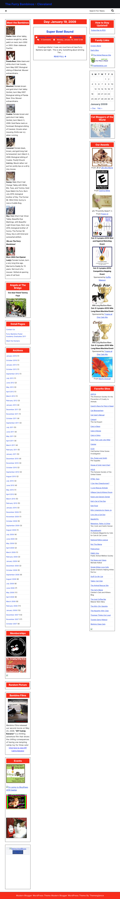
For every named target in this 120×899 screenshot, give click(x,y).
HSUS (93, 469)
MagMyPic (95, 519)
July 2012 (10, 378)
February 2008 (12, 606)
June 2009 (10, 539)
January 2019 (11, 356)
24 (112, 94)
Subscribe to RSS (98, 30)
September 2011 (12, 423)
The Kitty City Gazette (99, 606)
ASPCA (93, 394)
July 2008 (10, 584)
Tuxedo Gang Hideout (99, 620)
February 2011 (11, 450)
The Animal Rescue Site (100, 585)
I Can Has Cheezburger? (100, 483)
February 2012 (11, 401)
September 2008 (12, 575)
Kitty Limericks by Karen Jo (101, 510)
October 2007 (11, 624)
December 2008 (12, 566)
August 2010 (11, 476)
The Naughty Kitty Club (100, 611)
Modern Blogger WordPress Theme (33, 895)
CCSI (92, 449)
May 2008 (10, 592)
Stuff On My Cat (97, 576)
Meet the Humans (13, 341)
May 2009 (10, 543)
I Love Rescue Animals (99, 488)
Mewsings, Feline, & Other (100, 524)
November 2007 (12, 619)
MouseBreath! (96, 530)
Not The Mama (96, 544)
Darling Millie (104, 190)
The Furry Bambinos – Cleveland (28, 4)
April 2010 (10, 494)
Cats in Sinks (95, 435)
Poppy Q (104, 214)
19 (95, 94)
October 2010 (11, 467)
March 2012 (10, 396)
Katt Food (94, 506)
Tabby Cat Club (97, 581)
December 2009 (12, 512)
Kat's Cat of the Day (98, 501)
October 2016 (11, 360)
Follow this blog (18, 851)
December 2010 (12, 459)
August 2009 (11, 530)
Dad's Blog (95, 50)
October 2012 (11, 369)
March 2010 (10, 499)
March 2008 (11, 601)
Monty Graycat (105, 379)
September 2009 (12, 526)
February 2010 (11, 503)
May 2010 (10, 490)
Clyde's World (96, 46)
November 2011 (12, 414)
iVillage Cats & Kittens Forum (101, 492)
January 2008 (11, 610)
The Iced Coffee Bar (98, 599)
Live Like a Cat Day (98, 515)
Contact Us (10, 329)
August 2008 (11, 579)
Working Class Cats (98, 624)
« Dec (93, 108)
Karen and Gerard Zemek (100, 497)
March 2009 (11, 552)
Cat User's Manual (97, 415)
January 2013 (11, 365)
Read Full (60, 57)
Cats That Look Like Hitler (100, 440)
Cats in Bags (95, 426)
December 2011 (12, 409)
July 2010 (10, 481)
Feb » (100, 108)
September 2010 (12, 472)
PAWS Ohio (95, 553)
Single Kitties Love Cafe (100, 567)
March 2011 (10, 445)
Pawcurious (95, 549)
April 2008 (10, 597)
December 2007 (12, 615)
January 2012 (11, 405)
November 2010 (12, 463)
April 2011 (10, 441)
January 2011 (11, 454)
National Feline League (99, 540)
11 (92, 89)
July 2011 (9, 427)
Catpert (93, 419)
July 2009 (10, 534)
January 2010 (11, 508)
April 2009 (10, 548)
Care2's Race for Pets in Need (102, 406)
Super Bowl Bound (59, 31)
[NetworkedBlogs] (17, 848)
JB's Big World (107, 168)
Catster (93, 444)
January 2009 (11, 561)
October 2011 (11, 418)
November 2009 (12, 517)
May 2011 (10, 436)
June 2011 (10, 432)
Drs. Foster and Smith (99, 458)
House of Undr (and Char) (100, 465)
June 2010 (10, 485)
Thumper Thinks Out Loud (101, 615)
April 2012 (10, 392)
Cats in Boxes (96, 431)
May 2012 (10, 387)
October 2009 (11, 521)
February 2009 (12, 557)
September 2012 (12, 374)
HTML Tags (95, 479)
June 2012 (10, 383)
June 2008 (10, 588)
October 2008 (11, 570)
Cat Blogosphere (97, 410)
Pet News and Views (98, 560)
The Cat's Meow (97, 590)
